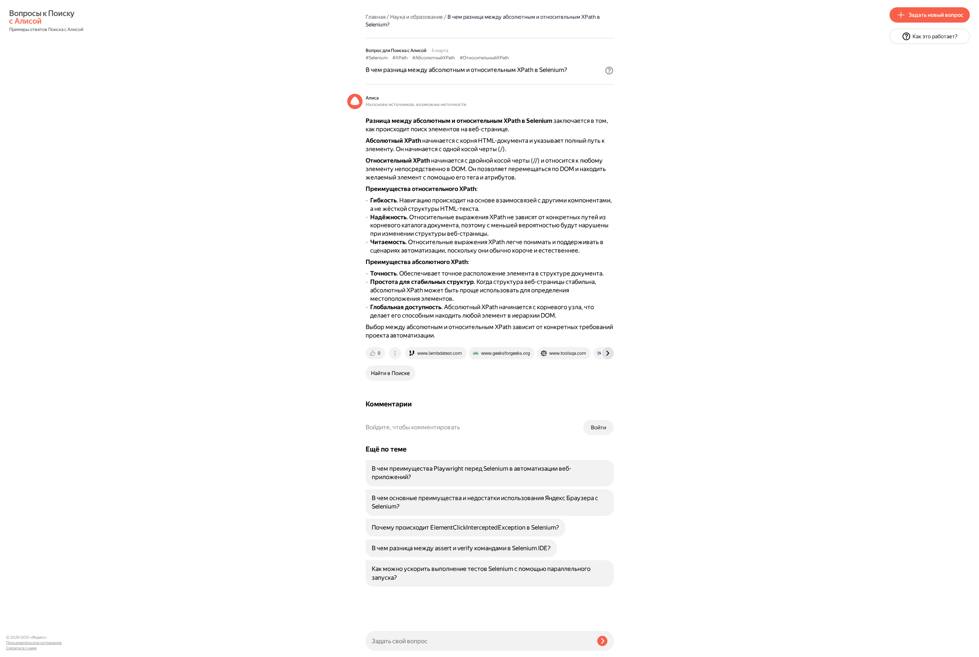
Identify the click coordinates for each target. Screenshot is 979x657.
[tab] (376, 353)
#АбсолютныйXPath (433, 57)
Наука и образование (416, 17)
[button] (609, 70)
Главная (375, 17)
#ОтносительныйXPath (484, 57)
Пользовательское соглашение (34, 643)
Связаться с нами (21, 648)
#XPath (400, 57)
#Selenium (377, 57)
